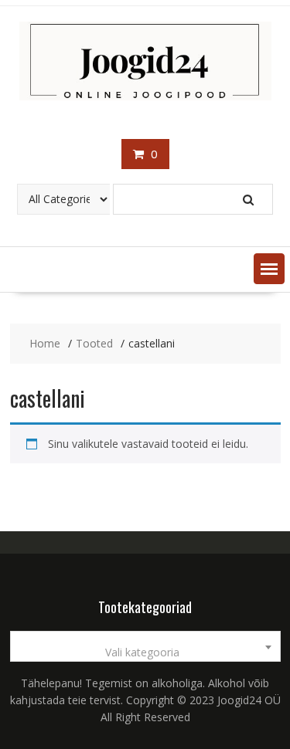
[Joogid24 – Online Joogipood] (145, 96)
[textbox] (145, 652)
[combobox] (145, 646)
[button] (269, 268)
